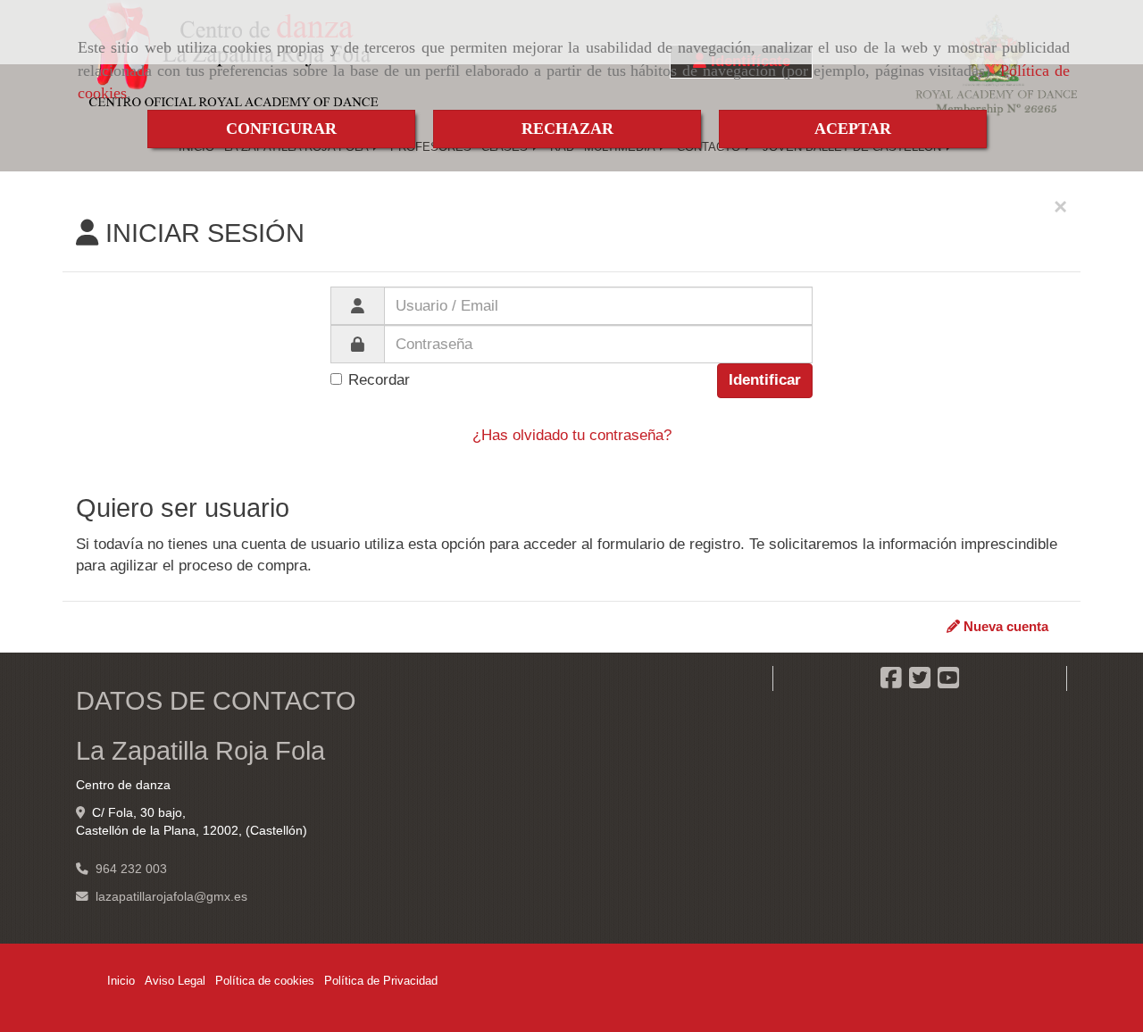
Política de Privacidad (381, 980)
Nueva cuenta (1004, 626)
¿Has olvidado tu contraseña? (572, 435)
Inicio (121, 980)
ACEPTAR (852, 128)
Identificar (765, 379)
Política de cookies (264, 980)
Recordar (379, 379)
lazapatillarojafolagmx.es (171, 896)
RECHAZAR (567, 128)
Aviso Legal (175, 980)
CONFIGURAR (281, 128)
